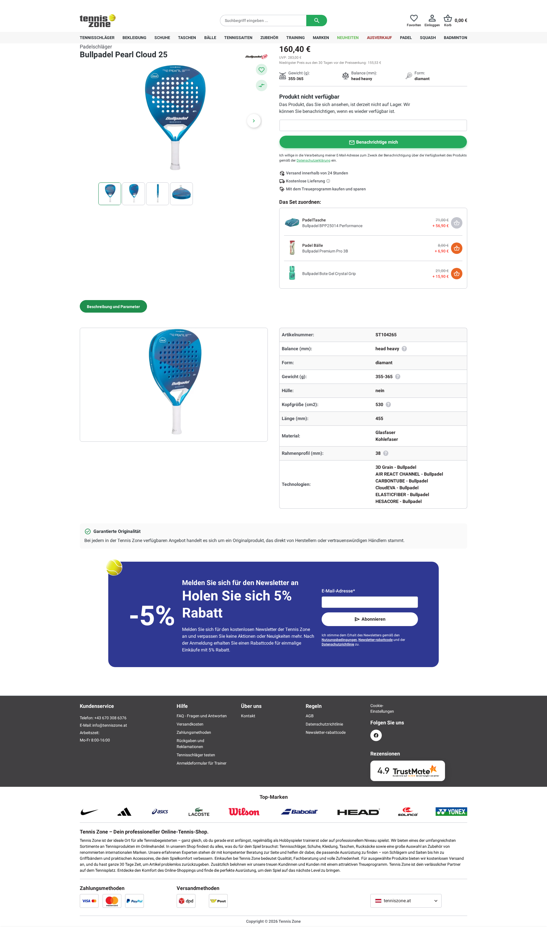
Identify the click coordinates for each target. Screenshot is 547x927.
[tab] (113, 306)
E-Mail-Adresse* (338, 591)
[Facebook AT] (376, 735)
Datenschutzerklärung (313, 160)
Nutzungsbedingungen (339, 640)
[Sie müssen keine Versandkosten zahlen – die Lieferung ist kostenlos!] (329, 181)
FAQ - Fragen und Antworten (202, 716)
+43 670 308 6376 (115, 4)
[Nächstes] (254, 121)
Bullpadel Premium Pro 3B (325, 251)
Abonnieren (373, 619)
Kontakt (248, 716)
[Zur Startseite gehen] (98, 20)
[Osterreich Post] (218, 901)
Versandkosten (190, 724)
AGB (310, 716)
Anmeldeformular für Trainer (201, 763)
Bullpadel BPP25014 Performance (332, 225)
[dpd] (186, 901)
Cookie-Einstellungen (376, 708)
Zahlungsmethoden (194, 732)
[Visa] (89, 901)
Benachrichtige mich (377, 142)
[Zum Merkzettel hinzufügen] (261, 69)
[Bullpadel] (256, 56)
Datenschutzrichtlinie (338, 644)
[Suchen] (316, 20)
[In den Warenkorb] (456, 248)
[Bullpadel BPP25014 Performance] (292, 222)
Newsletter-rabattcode (375, 640)
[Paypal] (134, 901)
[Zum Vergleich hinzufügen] (261, 85)
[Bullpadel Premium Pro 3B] (292, 248)
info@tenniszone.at (109, 725)
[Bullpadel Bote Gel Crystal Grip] (292, 273)
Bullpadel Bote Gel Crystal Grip (329, 273)
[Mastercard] (112, 901)
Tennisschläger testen (196, 755)
